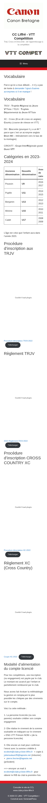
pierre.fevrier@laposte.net (19, 758)
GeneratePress (30, 799)
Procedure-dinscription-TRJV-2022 (18, 341)
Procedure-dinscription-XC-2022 (17, 550)
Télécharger (13, 345)
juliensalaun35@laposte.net (17, 755)
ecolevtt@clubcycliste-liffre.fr (18, 752)
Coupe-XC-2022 (10, 657)
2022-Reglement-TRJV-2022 (16, 441)
